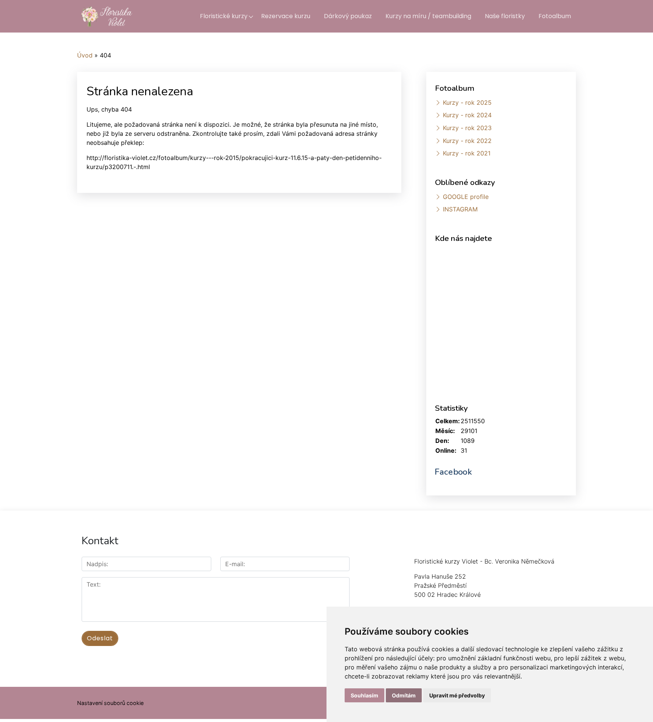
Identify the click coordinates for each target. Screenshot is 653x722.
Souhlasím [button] (364, 695)
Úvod (85, 55)
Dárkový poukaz (348, 16)
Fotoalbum (554, 16)
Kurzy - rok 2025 (467, 102)
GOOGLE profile (466, 196)
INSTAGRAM (460, 209)
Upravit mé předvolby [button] (457, 695)
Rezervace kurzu (285, 16)
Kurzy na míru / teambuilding (428, 16)
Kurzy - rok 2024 (467, 115)
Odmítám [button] (404, 695)
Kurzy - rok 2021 (467, 153)
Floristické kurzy (224, 16)
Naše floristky (505, 16)
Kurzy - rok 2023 (467, 128)
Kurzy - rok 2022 (467, 140)
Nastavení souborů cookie (110, 703)
